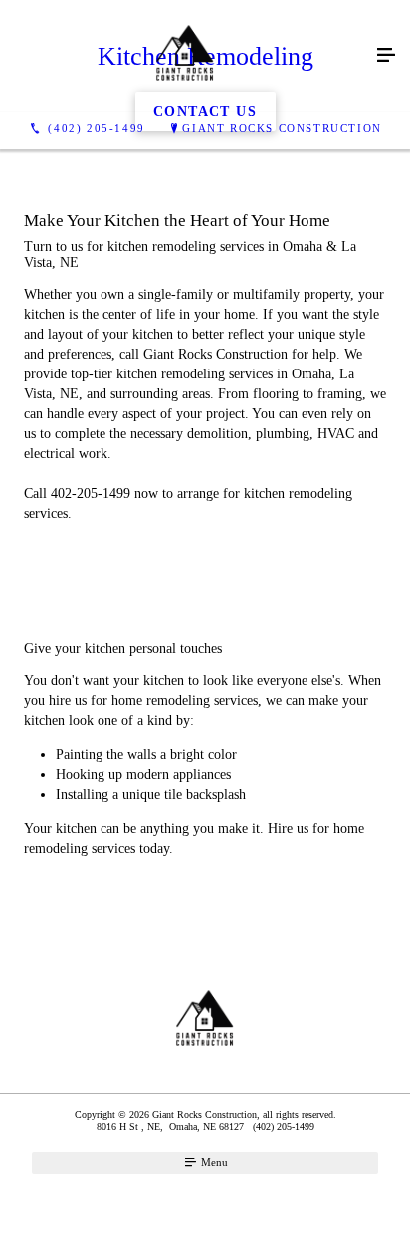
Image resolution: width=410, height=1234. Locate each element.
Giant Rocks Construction (281, 128)
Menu (213, 1162)
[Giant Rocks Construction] (185, 56)
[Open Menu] (386, 56)
